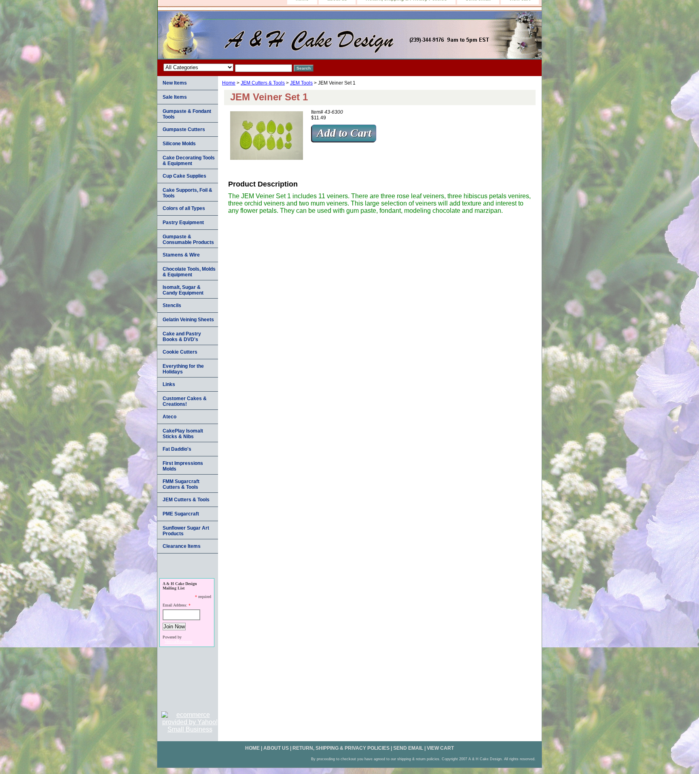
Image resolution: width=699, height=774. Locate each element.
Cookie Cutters (180, 352)
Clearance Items (182, 546)
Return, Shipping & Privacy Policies (341, 748)
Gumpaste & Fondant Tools (187, 114)
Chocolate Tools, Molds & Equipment (189, 272)
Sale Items (175, 97)
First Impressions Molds (183, 466)
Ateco (169, 417)
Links (169, 384)
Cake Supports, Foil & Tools (187, 193)
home (252, 748)
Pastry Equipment (183, 222)
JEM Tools (301, 83)
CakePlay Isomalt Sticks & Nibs (183, 433)
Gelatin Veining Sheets (188, 319)
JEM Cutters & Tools (263, 83)
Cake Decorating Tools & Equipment (189, 160)
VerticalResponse (178, 641)
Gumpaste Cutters (184, 129)
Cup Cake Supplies (184, 176)
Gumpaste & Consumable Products (188, 239)
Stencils (172, 305)
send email (408, 748)
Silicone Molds (179, 143)
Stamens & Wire (181, 255)
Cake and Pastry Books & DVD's (182, 336)
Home (228, 83)
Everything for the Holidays (183, 369)
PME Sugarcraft (181, 514)
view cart (440, 748)
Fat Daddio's (177, 449)
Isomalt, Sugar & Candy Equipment (183, 290)
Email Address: (175, 605)
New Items (175, 83)
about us (276, 748)
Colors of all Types (184, 208)
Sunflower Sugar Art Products (186, 530)
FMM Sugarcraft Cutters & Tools (181, 484)
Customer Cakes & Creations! (185, 401)
